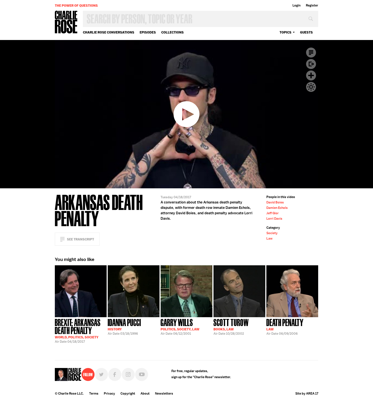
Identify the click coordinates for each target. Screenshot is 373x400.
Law (269, 238)
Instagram (128, 374)
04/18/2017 (78, 330)
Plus (311, 75)
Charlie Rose (66, 22)
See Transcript (80, 239)
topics (285, 32)
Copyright (127, 393)
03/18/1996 (124, 326)
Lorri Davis (274, 218)
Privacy (109, 393)
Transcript (311, 53)
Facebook (114, 374)
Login (296, 5)
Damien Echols (277, 208)
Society (272, 233)
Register (312, 5)
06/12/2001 (180, 326)
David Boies (275, 202)
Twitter (101, 374)
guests (306, 32)
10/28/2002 (231, 326)
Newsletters (164, 393)
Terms (93, 393)
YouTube (141, 374)
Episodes (148, 32)
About (145, 393)
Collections (172, 32)
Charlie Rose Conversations (108, 32)
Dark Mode (311, 87)
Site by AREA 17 (306, 393)
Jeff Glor (272, 213)
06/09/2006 (284, 326)
